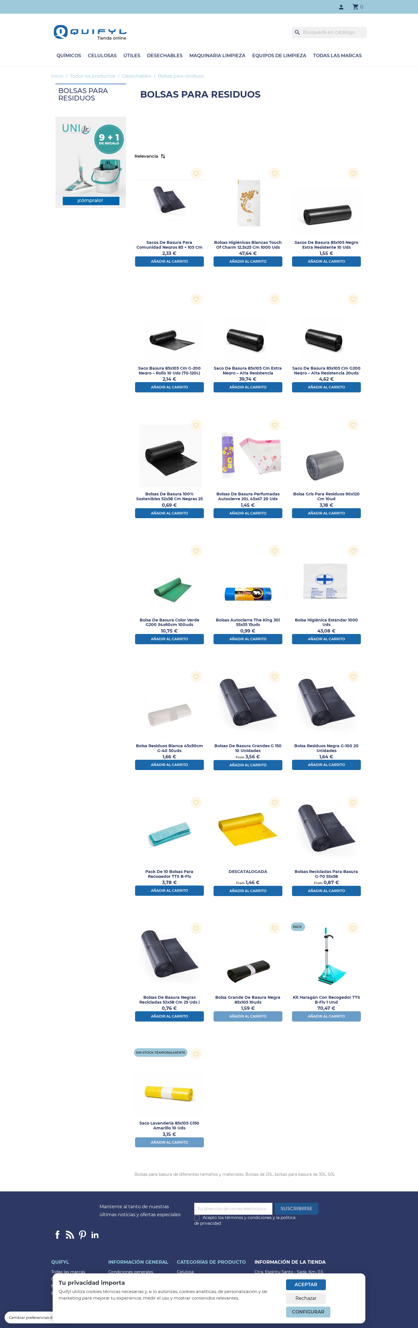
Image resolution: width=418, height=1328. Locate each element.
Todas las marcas (337, 55)
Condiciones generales (130, 1272)
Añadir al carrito (169, 261)
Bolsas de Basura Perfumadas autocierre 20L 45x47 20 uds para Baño (248, 498)
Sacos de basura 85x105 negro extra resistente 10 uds (326, 245)
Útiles (131, 55)
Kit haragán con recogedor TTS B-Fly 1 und (326, 1000)
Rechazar (305, 1298)
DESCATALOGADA (248, 871)
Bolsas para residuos (83, 94)
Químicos (69, 55)
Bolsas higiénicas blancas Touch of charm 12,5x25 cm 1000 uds (248, 245)
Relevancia (146, 156)
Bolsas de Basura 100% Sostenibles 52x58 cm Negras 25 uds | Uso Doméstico (169, 498)
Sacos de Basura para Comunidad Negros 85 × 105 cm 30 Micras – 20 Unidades (169, 247)
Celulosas (102, 55)
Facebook (57, 1234)
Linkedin (70, 1234)
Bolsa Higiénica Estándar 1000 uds (326, 622)
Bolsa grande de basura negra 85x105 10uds (247, 1000)
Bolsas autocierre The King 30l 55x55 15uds (248, 622)
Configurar (308, 1312)
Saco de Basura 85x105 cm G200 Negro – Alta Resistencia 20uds (326, 371)
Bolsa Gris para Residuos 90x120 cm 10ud (326, 496)
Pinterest (82, 1234)
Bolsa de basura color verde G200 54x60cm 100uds (169, 622)
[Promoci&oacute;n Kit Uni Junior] (90, 161)
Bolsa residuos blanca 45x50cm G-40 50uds (169, 748)
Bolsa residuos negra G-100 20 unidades (326, 748)
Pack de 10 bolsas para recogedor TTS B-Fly (169, 874)
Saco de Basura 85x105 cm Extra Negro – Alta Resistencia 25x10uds (248, 373)
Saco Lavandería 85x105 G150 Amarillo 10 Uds (169, 1126)
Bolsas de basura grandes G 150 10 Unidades (248, 748)
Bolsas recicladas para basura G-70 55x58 (326, 874)
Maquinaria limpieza (217, 55)
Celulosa (185, 1272)
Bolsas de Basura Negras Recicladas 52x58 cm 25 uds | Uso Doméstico (169, 1002)
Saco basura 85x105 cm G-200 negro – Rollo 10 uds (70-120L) (169, 371)
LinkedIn (95, 1234)
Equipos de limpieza (279, 55)
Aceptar (306, 1284)
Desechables (165, 55)
